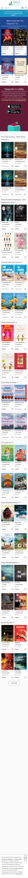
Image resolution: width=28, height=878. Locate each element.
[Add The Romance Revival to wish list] (12, 317)
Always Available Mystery (9, 563)
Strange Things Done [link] (7, 582)
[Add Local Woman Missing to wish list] (12, 437)
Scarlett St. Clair (19, 49)
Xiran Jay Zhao (6, 672)
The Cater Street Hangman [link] (7, 611)
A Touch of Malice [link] (19, 47)
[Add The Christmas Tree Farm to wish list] (12, 497)
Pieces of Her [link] (5, 222)
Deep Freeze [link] (18, 522)
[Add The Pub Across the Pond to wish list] (25, 558)
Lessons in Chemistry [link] (20, 370)
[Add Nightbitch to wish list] (25, 649)
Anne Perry (5, 612)
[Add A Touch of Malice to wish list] (25, 54)
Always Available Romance (10, 503)
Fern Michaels (6, 552)
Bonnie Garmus (19, 372)
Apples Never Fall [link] (6, 402)
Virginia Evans (19, 344)
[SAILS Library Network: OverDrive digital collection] (14, 3)
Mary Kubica (5, 432)
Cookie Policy (18, 874)
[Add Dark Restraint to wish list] (12, 54)
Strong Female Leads (8, 322)
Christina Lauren (6, 312)
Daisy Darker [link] (18, 671)
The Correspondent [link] (19, 342)
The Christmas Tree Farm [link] (7, 491)
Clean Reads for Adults (9, 383)
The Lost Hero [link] (5, 75)
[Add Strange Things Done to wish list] (12, 589)
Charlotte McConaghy (20, 161)
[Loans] (22, 8)
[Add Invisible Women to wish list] (12, 257)
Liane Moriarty (6, 404)
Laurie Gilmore (6, 492)
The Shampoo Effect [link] (7, 282)
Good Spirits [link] (18, 462)
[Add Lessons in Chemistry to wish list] (25, 377)
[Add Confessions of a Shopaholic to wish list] (12, 469)
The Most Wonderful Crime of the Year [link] (20, 491)
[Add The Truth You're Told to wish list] (25, 618)
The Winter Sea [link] (5, 522)
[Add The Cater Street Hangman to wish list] (12, 618)
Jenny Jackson (6, 284)
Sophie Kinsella (6, 464)
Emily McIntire (19, 224)
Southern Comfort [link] (6, 551)
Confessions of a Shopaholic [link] (7, 462)
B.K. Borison (18, 464)
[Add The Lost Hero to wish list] (12, 82)
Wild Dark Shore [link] (19, 159)
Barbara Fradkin (19, 584)
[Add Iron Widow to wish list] (12, 678)
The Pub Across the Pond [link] (20, 551)
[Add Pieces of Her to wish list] (12, 229)
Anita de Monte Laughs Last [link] (7, 342)
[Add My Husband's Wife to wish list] (12, 166)
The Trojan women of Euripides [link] (20, 75)
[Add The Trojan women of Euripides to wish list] (25, 82)
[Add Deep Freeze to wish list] (25, 529)
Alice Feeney (5, 161)
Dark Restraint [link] (5, 47)
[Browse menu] (25, 8)
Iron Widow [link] (5, 671)
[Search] (2, 8)
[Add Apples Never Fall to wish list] (12, 409)
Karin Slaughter (6, 224)
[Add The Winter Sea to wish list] (12, 529)
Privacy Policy (18, 859)
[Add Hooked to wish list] (25, 229)
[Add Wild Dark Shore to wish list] (25, 166)
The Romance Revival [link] (7, 310)
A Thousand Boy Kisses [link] (20, 250)
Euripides (18, 77)
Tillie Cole (18, 252)
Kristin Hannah (6, 644)
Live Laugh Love (6, 443)
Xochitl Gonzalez (6, 344)
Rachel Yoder (18, 644)
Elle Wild (5, 584)
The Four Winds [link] (6, 642)
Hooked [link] (17, 222)
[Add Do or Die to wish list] (25, 589)
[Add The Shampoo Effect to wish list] (12, 289)
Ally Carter (18, 492)
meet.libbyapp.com (21, 100)
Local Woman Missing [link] (7, 430)
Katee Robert (5, 49)
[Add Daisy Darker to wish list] (25, 678)
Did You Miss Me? (7, 623)
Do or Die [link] (17, 582)
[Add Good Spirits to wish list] (25, 469)
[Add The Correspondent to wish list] (25, 349)
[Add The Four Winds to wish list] (12, 649)
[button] (12, 47)
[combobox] (11, 8)
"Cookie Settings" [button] (18, 868)
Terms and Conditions (7, 859)
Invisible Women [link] (6, 250)
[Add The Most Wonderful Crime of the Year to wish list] (25, 497)
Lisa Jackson (18, 524)
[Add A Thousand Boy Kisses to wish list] (25, 257)
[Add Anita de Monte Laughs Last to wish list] (12, 349)
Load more (14, 683)
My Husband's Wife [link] (6, 159)
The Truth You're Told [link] (20, 611)
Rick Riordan (5, 77)
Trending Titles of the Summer (11, 262)
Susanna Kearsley (6, 524)
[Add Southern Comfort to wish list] (12, 558)
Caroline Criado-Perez (7, 252)
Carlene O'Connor (19, 552)
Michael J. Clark (19, 612)
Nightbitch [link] (17, 642)
